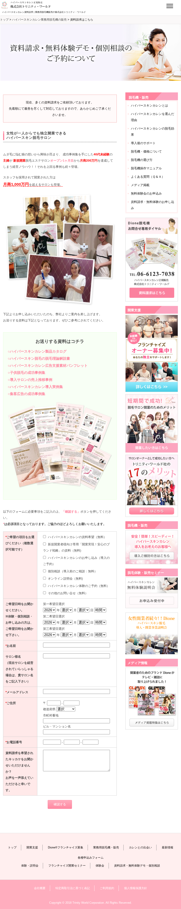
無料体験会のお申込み (146, 193)
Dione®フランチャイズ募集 (65, 847)
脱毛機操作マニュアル (146, 168)
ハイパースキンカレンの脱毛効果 (152, 131)
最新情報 (167, 847)
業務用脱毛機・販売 (106, 847)
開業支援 (32, 847)
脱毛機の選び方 (142, 160)
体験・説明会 (29, 865)
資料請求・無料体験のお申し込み (152, 205)
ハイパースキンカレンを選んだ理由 (152, 117)
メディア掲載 (140, 185)
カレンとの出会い (140, 847)
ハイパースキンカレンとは (149, 105)
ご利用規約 (107, 888)
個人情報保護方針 (135, 888)
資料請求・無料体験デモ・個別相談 (137, 865)
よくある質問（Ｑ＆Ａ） (148, 176)
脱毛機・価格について (146, 151)
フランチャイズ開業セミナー (67, 865)
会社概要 (39, 888)
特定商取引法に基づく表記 (72, 888)
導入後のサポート (143, 143)
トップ (12, 847)
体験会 (100, 865)
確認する (60, 804)
